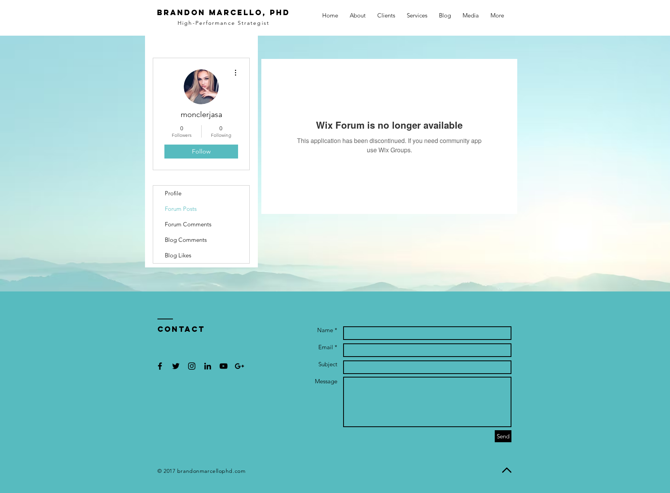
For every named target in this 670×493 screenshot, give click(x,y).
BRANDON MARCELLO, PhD (223, 12)
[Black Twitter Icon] (176, 366)
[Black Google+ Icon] (239, 366)
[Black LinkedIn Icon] (207, 366)
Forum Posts (181, 208)
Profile (173, 193)
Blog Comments (186, 239)
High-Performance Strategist (223, 22)
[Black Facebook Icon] (160, 366)
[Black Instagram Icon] (192, 366)
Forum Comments (188, 224)
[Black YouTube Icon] (223, 366)
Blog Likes (178, 255)
